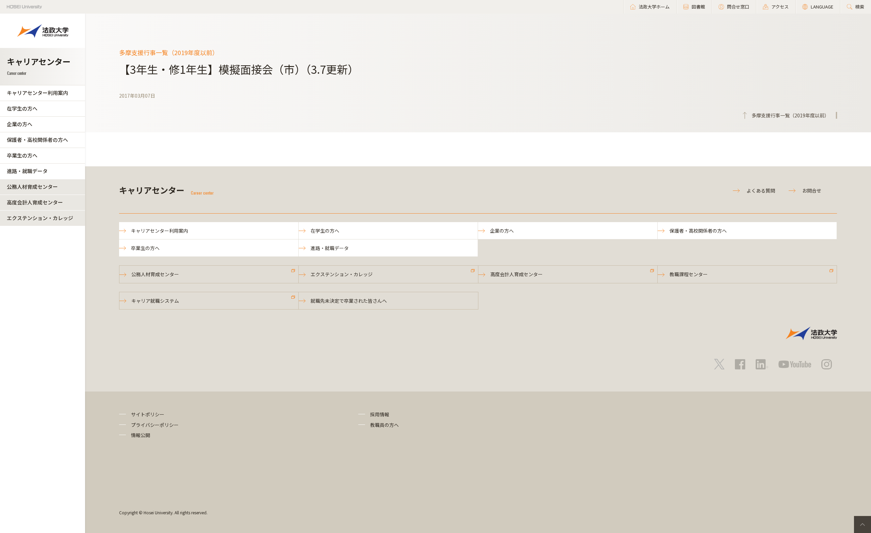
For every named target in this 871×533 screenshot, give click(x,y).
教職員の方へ (384, 424)
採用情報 (379, 414)
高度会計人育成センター (35, 202)
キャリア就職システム (155, 300)
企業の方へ (19, 124)
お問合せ (811, 190)
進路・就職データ (27, 170)
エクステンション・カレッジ (40, 217)
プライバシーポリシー (155, 424)
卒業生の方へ (22, 155)
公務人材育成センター (32, 186)
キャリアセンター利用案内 (37, 92)
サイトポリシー (147, 414)
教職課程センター (689, 274)
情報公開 (140, 435)
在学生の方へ (22, 108)
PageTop (862, 524)
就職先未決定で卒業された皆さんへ (349, 300)
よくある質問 (760, 190)
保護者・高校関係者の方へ (37, 139)
